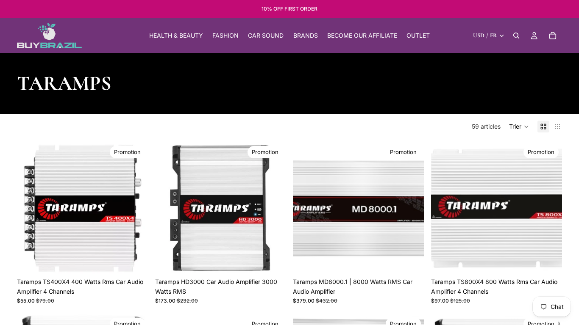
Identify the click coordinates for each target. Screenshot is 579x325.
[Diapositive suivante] (135, 208)
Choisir (280, 260)
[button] (519, 126)
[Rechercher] (516, 35)
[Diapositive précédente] (29, 208)
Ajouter (142, 260)
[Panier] (552, 35)
